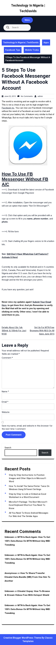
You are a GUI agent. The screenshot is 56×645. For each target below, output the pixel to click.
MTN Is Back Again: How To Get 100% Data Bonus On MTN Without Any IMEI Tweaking (27, 541)
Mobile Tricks (32, 50)
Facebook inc (8, 108)
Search (8, 447)
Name (5, 391)
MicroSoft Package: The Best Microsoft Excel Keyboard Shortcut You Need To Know (28, 505)
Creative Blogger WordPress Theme (22, 637)
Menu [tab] (27, 20)
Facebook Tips (12, 50)
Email (5, 402)
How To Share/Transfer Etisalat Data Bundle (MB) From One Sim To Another (27, 577)
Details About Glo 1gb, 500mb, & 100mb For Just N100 (14, 330)
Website (5, 412)
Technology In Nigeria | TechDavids (20, 42)
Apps (46, 42)
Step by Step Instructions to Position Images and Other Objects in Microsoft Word (27, 478)
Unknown (9, 537)
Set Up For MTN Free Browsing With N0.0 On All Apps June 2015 (42, 330)
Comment (7, 357)
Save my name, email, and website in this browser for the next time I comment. (27, 427)
